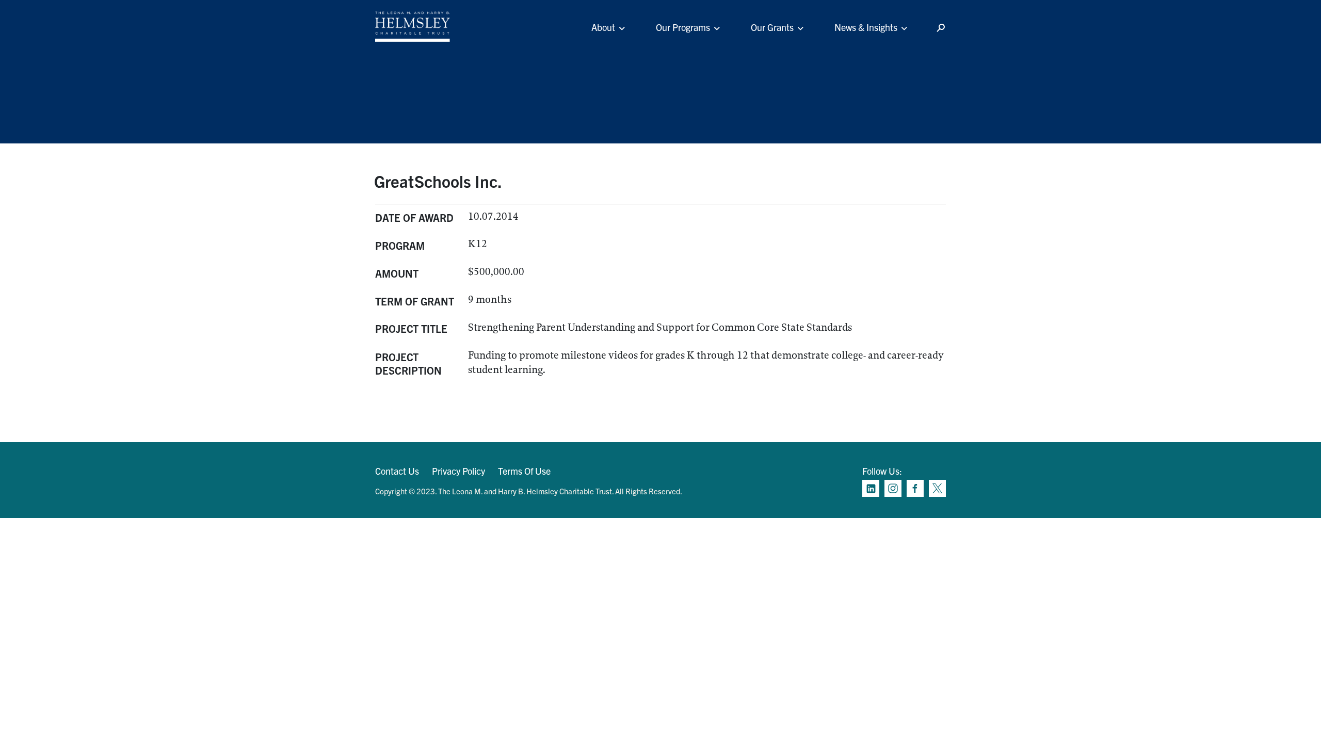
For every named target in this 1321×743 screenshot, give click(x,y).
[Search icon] (941, 28)
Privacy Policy (458, 471)
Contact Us (397, 471)
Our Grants (772, 27)
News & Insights (865, 27)
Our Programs (683, 27)
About (603, 27)
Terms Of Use (524, 471)
